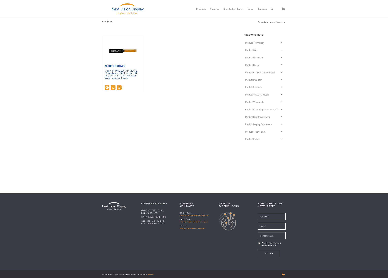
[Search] (272, 9)
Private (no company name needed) (271, 244)
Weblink (151, 274)
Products (107, 21)
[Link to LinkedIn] (283, 9)
